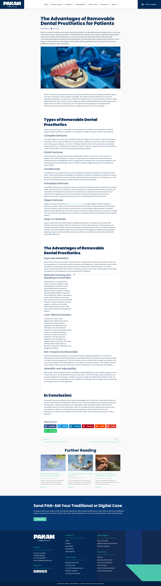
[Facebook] (35, 571)
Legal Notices (100, 583)
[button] (50, 426)
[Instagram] (37, 571)
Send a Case (93, 4)
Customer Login (56, 4)
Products (68, 4)
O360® (66, 583)
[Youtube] (46, 571)
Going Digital (80, 4)
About (114, 4)
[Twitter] (40, 571)
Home (46, 4)
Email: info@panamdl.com (43, 560)
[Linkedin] (43, 571)
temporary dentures (75, 204)
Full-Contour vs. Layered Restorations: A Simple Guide (106, 474)
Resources (104, 4)
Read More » (44, 487)
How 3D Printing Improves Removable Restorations (50, 474)
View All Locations (40, 553)
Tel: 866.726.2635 (39, 555)
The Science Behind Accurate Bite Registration (80, 474)
